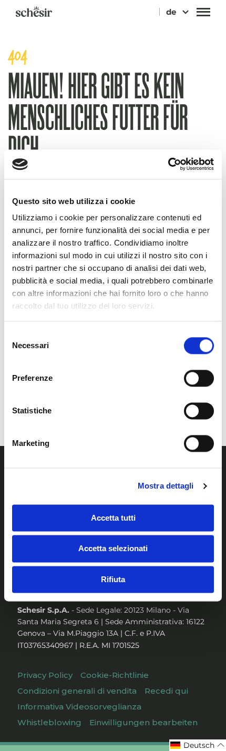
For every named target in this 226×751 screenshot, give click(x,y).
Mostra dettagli (166, 485)
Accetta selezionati (113, 548)
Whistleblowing (49, 722)
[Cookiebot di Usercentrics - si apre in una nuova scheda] (168, 164)
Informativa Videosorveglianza (79, 707)
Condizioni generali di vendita (77, 691)
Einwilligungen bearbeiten (143, 722)
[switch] (199, 378)
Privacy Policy (45, 675)
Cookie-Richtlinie (114, 675)
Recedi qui (166, 691)
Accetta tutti (113, 517)
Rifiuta (113, 579)
